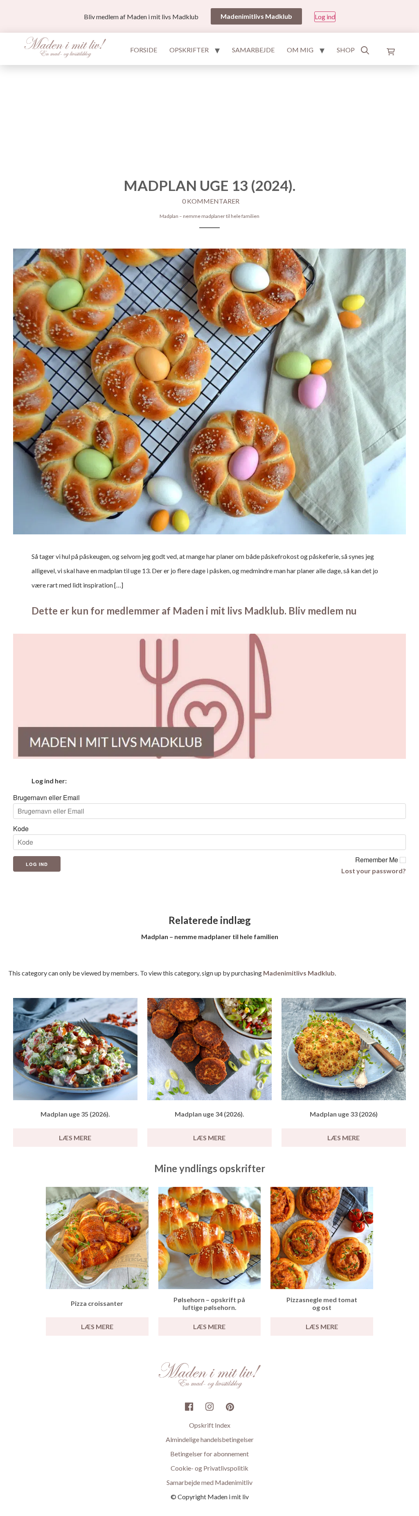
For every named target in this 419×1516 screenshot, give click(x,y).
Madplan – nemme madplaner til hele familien (209, 216)
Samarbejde (253, 50)
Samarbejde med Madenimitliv (209, 1482)
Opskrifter (189, 50)
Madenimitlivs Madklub (299, 973)
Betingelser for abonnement (209, 1454)
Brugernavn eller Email (46, 797)
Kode (21, 828)
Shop (346, 50)
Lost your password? (373, 871)
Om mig (300, 50)
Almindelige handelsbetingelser (210, 1439)
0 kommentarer (210, 201)
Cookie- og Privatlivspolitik (209, 1468)
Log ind (325, 16)
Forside (143, 50)
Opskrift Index (209, 1425)
